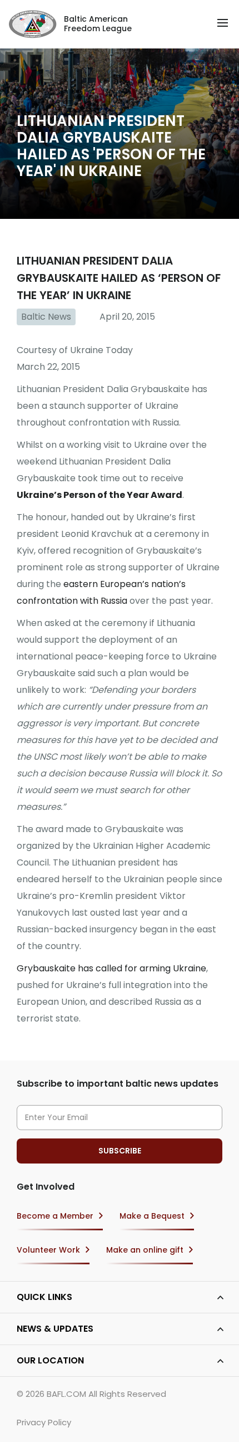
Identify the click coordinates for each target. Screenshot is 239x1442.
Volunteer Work (48, 1249)
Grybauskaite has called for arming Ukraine (111, 968)
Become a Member (55, 1215)
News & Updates (55, 1328)
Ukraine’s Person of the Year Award (99, 494)
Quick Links (44, 1297)
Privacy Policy (44, 1422)
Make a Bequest (152, 1215)
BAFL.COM (66, 1394)
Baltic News (46, 316)
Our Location (50, 1360)
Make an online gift (144, 1249)
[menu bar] (223, 23)
